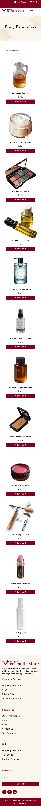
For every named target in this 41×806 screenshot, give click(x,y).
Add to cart (20, 101)
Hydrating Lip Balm (20, 486)
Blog (4, 724)
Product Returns (10, 759)
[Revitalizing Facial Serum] (20, 335)
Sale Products (9, 733)
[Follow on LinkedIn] (15, 792)
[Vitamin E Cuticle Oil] (20, 237)
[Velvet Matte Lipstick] (20, 580)
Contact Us (7, 729)
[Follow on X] (9, 792)
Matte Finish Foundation (20, 437)
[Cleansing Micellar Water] (20, 286)
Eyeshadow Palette (20, 192)
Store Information (11, 716)
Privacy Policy (8, 694)
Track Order (8, 755)
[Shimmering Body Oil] (20, 90)
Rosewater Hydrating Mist (20, 388)
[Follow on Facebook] (4, 792)
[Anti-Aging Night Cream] (20, 139)
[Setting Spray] (20, 630)
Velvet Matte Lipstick (20, 584)
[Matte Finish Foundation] (20, 433)
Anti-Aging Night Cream (20, 142)
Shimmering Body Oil (20, 93)
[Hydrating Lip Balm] (20, 482)
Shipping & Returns (11, 685)
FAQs (4, 690)
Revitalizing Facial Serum (20, 339)
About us (6, 720)
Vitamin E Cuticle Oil (21, 241)
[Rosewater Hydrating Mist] (20, 384)
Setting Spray (20, 633)
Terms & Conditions (11, 698)
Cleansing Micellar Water (20, 290)
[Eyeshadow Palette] (20, 188)
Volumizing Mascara (20, 535)
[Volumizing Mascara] (20, 532)
